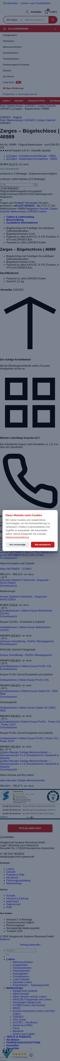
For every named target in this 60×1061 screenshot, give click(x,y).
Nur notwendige (17, 544)
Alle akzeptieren (43, 544)
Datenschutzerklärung (17, 537)
